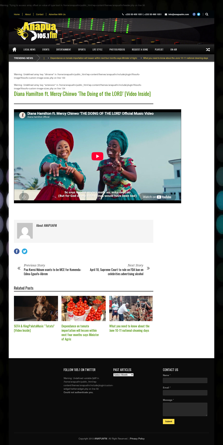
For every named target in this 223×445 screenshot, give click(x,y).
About (28, 14)
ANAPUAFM (100, 438)
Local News (29, 49)
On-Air (173, 49)
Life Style (97, 49)
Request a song (140, 49)
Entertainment (63, 49)
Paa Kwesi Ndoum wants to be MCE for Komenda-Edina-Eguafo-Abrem (52, 271)
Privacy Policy (137, 438)
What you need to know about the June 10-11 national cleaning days (165, 57)
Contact (39, 14)
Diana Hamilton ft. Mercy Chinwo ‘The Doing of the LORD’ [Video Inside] (82, 93)
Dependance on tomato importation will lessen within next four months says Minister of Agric (83, 57)
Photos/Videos (117, 49)
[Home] (14, 49)
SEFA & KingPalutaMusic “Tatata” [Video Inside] (34, 328)
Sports (82, 49)
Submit (168, 421)
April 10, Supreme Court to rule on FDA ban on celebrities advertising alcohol (116, 271)
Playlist (159, 49)
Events (45, 49)
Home (17, 14)
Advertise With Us (57, 14)
